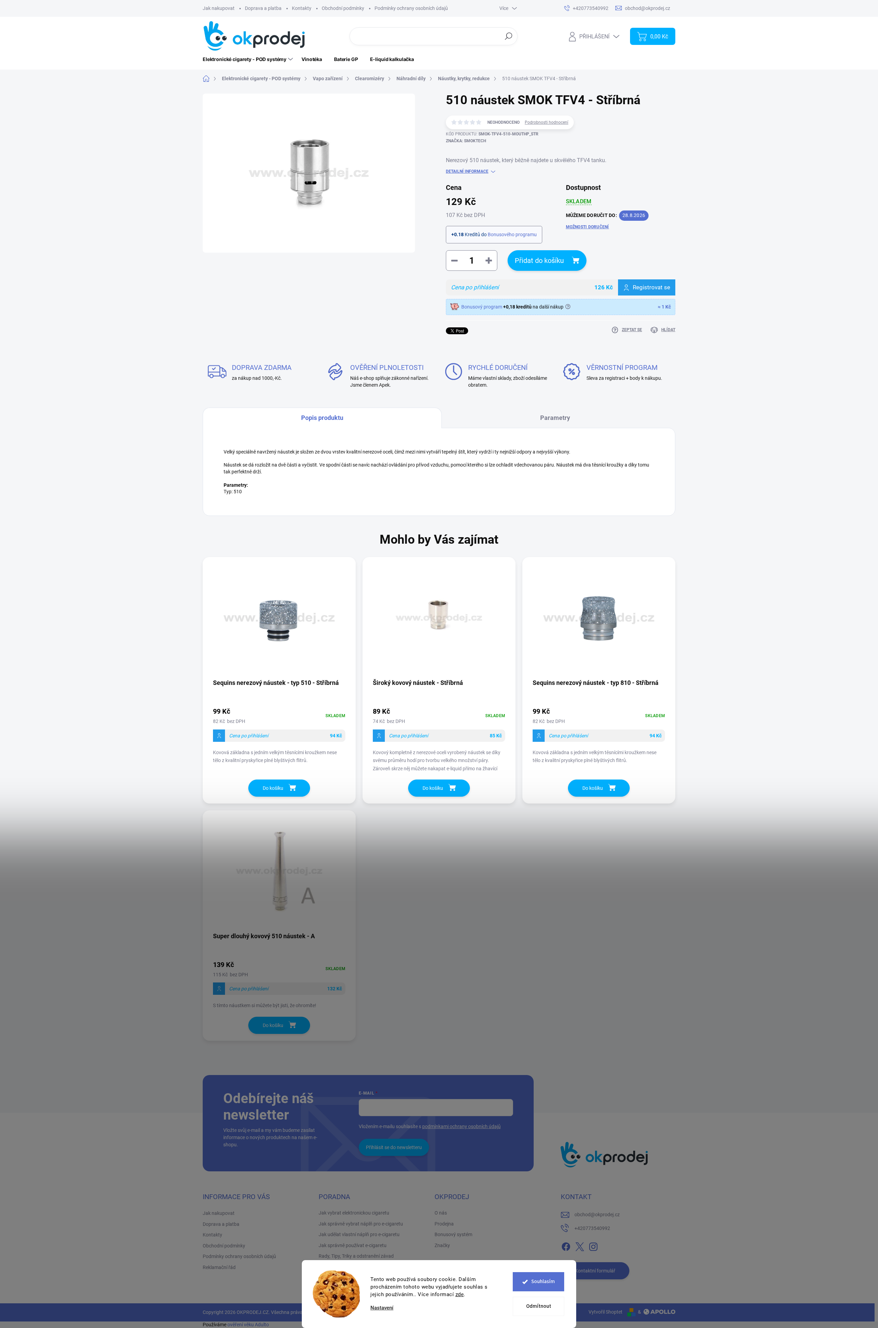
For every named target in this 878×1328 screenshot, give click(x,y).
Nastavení (381, 1308)
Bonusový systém (453, 1234)
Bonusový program (481, 307)
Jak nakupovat (219, 8)
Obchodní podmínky (343, 8)
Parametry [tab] (555, 417)
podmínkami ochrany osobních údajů (461, 1126)
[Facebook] (566, 1245)
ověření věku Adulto (248, 1324)
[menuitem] (249, 59)
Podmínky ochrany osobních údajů (411, 8)
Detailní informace (467, 171)
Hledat (509, 36)
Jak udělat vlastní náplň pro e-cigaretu (359, 1234)
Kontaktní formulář (595, 1270)
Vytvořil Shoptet (605, 1312)
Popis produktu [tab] (322, 417)
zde (459, 1294)
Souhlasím (543, 1281)
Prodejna (444, 1224)
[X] (579, 1245)
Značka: (466, 140)
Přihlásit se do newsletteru (394, 1147)
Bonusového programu (512, 234)
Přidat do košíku (539, 260)
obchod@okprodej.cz (597, 1214)
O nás (441, 1213)
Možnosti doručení (587, 227)
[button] (279, 736)
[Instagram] (593, 1245)
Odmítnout (538, 1306)
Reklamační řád (219, 1267)
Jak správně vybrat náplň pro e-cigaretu (361, 1224)
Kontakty (301, 8)
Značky (442, 1245)
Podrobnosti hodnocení (546, 122)
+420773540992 (592, 1228)
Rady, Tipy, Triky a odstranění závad (356, 1256)
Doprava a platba (263, 8)
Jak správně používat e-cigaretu (353, 1245)
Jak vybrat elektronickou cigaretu (354, 1213)
